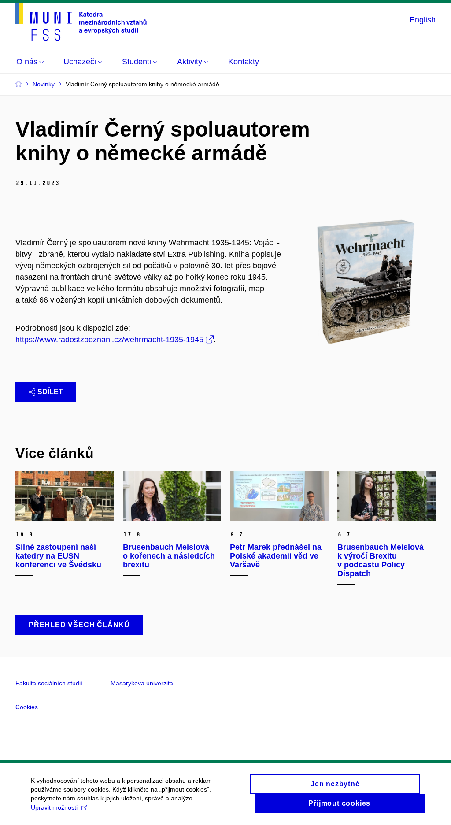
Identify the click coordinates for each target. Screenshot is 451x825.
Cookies (26, 706)
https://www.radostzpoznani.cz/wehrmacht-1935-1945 (109, 339)
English (423, 19)
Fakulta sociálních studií (49, 683)
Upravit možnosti (54, 807)
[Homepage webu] (81, 22)
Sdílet (50, 392)
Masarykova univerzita (142, 683)
